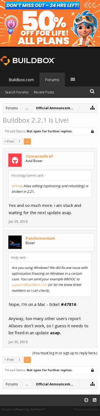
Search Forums (16, 92)
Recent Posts (44, 92)
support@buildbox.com (29, 284)
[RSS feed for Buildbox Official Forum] (95, 400)
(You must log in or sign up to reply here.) (64, 353)
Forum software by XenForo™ (23, 409)
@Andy (17, 186)
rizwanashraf (39, 156)
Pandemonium (40, 238)
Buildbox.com (21, 79)
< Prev (9, 141)
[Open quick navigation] (92, 107)
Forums (52, 79)
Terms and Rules (86, 409)
